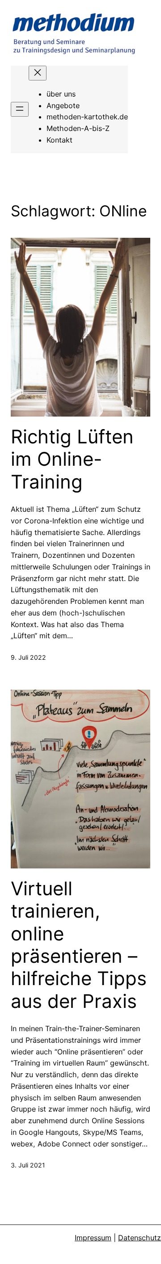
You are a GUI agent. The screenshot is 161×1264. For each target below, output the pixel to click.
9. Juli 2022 (28, 657)
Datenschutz (139, 1237)
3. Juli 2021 (28, 1165)
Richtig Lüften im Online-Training (72, 459)
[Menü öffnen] (20, 109)
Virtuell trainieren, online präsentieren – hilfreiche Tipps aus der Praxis (79, 944)
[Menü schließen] (38, 73)
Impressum (93, 1237)
